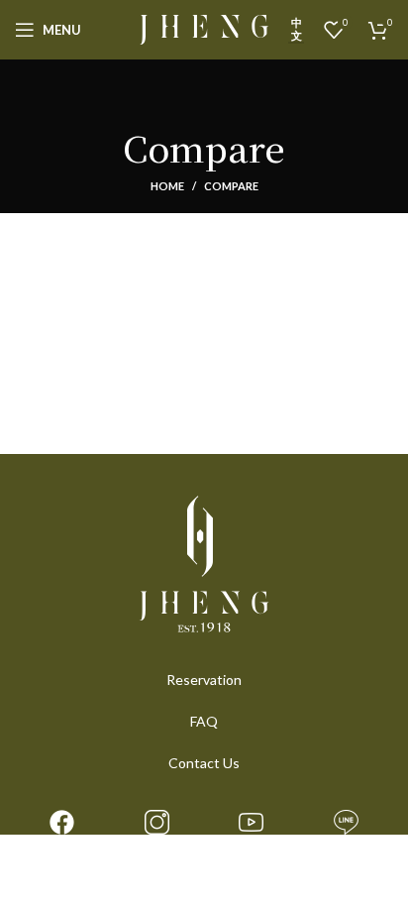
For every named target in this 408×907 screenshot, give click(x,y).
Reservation (204, 679)
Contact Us (204, 762)
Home (167, 185)
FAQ (204, 721)
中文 (296, 29)
